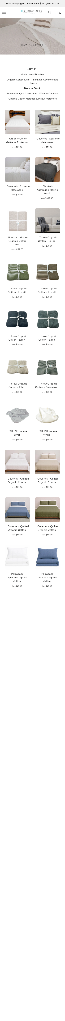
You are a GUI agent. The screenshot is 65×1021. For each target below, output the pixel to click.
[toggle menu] (4, 12)
